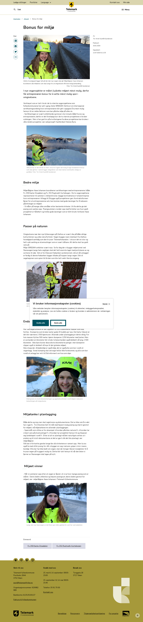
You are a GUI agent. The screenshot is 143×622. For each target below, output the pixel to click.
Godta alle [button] (40, 323)
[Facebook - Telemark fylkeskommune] (15, 560)
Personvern (75, 613)
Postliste (33, 2)
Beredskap (62, 613)
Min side (126, 2)
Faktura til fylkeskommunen (24, 599)
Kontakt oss (115, 2)
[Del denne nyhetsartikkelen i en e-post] (15, 57)
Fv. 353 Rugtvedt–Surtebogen (69, 546)
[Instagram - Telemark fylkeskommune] (21, 560)
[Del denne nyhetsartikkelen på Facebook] (15, 46)
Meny (127, 9)
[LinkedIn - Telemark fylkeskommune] (27, 560)
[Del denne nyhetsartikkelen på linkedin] (15, 41)
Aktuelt (26, 19)
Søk (17, 9)
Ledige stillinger (19, 2)
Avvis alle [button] (58, 323)
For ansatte (113, 613)
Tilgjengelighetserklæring (94, 613)
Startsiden (16, 19)
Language (46, 2)
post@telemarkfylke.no (23, 583)
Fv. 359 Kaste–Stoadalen (38, 546)
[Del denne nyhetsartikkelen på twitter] (15, 51)
